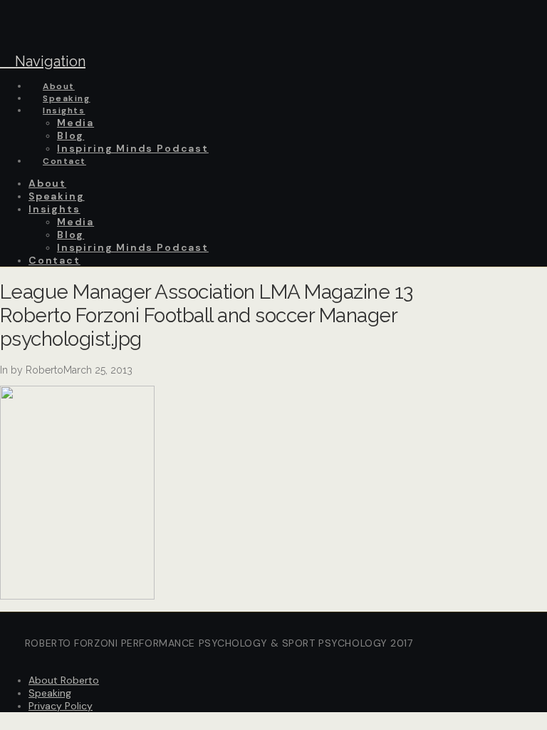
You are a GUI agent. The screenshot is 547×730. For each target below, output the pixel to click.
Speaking (49, 693)
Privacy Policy (60, 705)
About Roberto (63, 680)
